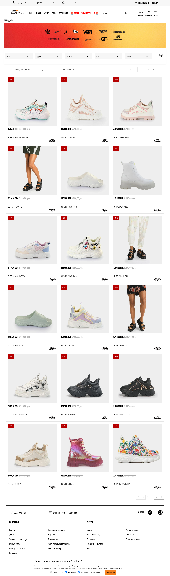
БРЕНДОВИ (63, 13)
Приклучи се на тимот (95, 543)
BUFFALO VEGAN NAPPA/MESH (19, 137)
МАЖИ (39, 13)
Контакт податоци (93, 534)
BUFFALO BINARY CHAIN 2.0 (122, 414)
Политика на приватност (135, 539)
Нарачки (51, 534)
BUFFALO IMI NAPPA (68, 414)
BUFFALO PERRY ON (120, 345)
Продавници (91, 539)
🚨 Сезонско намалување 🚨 (85, 13)
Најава (141, 16)
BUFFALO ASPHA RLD (120, 206)
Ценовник (13, 553)
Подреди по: (18, 69)
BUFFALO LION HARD (120, 276)
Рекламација (53, 539)
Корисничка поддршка (56, 529)
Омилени (148, 16)
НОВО (31, 13)
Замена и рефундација (18, 539)
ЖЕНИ (46, 13)
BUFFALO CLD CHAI (67, 345)
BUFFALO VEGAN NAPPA (69, 137)
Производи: (67, 69)
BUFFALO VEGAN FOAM (69, 206)
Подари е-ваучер (54, 548)
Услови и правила (132, 529)
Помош (12, 529)
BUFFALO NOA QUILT (15, 206)
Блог (88, 548)
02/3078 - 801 (20, 512)
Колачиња (130, 534)
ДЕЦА (54, 13)
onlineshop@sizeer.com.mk (65, 512)
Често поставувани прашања (59, 543)
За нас (89, 529)
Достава (12, 534)
